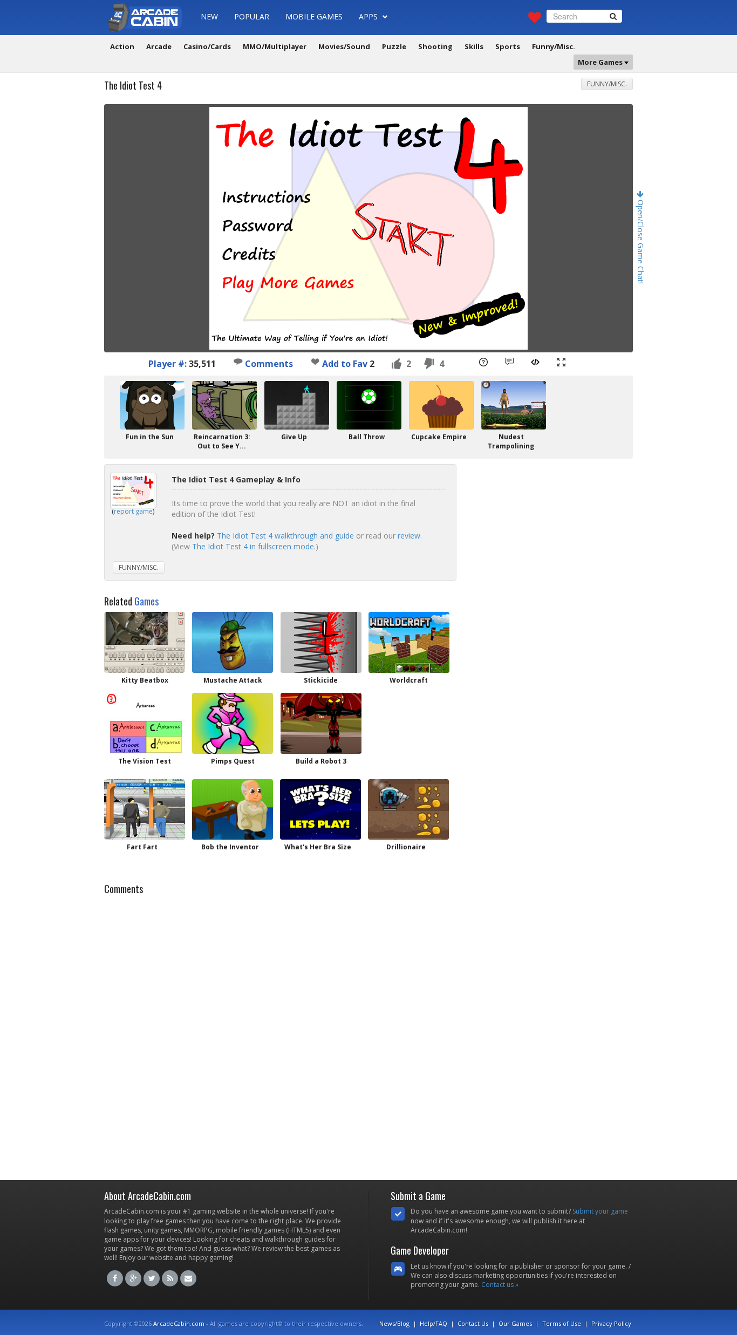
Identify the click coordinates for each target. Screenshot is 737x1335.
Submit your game (600, 1211)
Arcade (159, 46)
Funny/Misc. (553, 46)
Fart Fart (142, 847)
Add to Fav (344, 364)
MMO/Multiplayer (274, 46)
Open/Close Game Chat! (641, 240)
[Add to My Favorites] (315, 361)
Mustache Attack (232, 680)
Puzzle (394, 46)
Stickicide (321, 680)
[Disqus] (368, 1034)
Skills (474, 46)
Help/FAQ (433, 1323)
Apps (369, 16)
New (209, 16)
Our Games (515, 1323)
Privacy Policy (611, 1323)
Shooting (435, 46)
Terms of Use (561, 1323)
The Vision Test (144, 761)
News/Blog (394, 1323)
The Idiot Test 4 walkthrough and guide (285, 535)
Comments (268, 364)
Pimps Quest (233, 761)
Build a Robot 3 (321, 761)
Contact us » (499, 1284)
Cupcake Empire (439, 436)
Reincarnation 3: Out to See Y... (222, 441)
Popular (251, 16)
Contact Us (473, 1323)
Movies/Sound (344, 46)
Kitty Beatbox (144, 680)
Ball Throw (367, 436)
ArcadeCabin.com (178, 1323)
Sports (507, 46)
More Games (601, 62)
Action (122, 46)
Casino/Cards (207, 46)
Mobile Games (314, 16)
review (409, 535)
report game (133, 511)
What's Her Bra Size (317, 847)
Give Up (294, 436)
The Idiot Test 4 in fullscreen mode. (254, 546)
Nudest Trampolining (511, 441)
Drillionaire (406, 847)
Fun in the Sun (150, 436)
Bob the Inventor (230, 847)
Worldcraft (409, 680)
